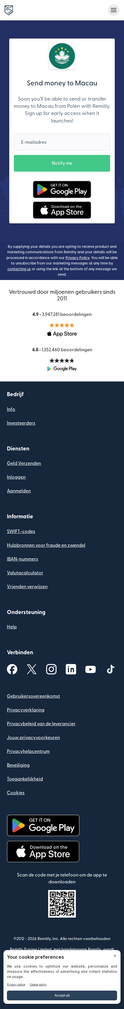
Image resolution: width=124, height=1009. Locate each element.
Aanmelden (19, 491)
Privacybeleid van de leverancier (41, 724)
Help (12, 627)
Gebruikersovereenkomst (33, 696)
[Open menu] (113, 10)
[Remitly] (9, 10)
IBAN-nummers (22, 559)
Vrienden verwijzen (27, 586)
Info (11, 409)
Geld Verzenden (24, 463)
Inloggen (16, 477)
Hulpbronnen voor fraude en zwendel (46, 545)
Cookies (16, 793)
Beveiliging (18, 765)
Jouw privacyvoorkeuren (33, 737)
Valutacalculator (25, 573)
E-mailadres (33, 142)
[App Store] (62, 210)
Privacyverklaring (25, 710)
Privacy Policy (77, 258)
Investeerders (21, 423)
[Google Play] (62, 189)
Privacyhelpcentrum (28, 751)
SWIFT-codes (21, 531)
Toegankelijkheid (25, 779)
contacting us (19, 269)
